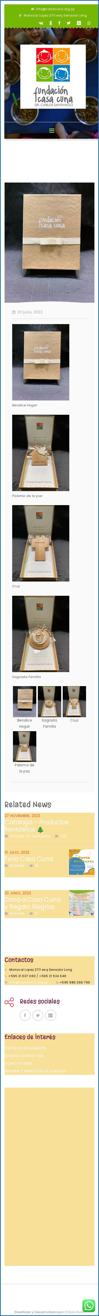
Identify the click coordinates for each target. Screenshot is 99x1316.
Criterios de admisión (25, 1048)
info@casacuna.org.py (55, 9)
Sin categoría (38, 836)
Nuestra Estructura (24, 1055)
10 (37, 865)
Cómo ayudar (18, 1063)
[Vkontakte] (41, 23)
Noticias (17, 836)
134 (63, 836)
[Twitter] (69, 23)
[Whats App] (89, 23)
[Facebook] (59, 23)
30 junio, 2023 (30, 312)
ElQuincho (75, 1312)
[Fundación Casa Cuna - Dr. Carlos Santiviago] (53, 77)
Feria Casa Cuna (29, 859)
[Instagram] (79, 23)
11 (36, 913)
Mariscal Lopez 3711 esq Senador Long (55, 15)
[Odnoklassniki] (51, 23)
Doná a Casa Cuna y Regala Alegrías (32, 903)
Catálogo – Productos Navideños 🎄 (37, 826)
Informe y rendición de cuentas (35, 1071)
